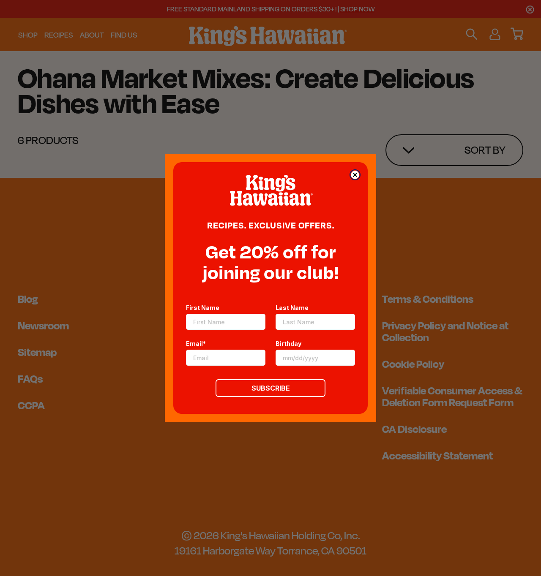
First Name (202, 307)
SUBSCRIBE (270, 388)
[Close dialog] (355, 175)
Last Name (292, 307)
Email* (196, 343)
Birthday (288, 343)
